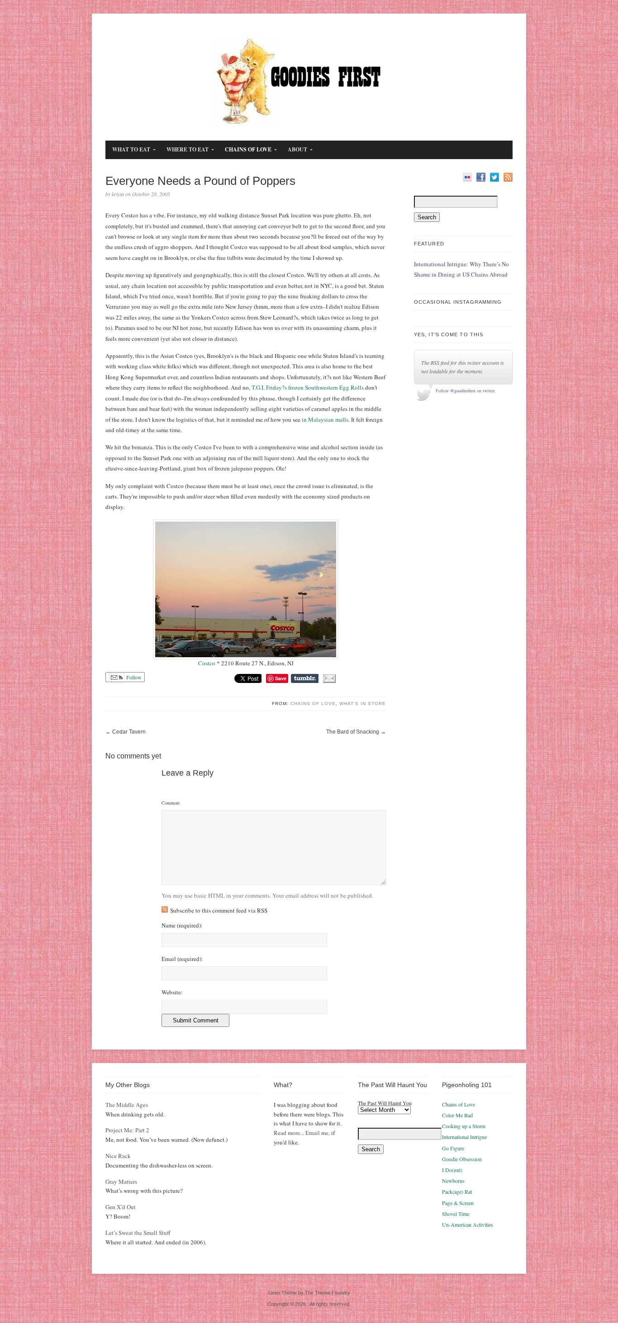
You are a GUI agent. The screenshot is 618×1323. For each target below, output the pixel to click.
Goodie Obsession (462, 1159)
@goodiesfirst (462, 390)
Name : (182, 925)
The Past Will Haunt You (385, 1102)
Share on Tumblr (305, 678)
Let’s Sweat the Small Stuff (138, 1233)
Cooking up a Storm (463, 1126)
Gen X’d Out (120, 1207)
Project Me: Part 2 (127, 1130)
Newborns (453, 1180)
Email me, (317, 1133)
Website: (172, 992)
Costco (207, 663)
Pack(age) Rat (457, 1191)
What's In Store (362, 703)
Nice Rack (118, 1156)
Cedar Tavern (129, 732)
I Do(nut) (452, 1169)
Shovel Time (455, 1213)
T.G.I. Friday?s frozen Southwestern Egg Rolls (308, 387)
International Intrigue (464, 1136)
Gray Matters (121, 1181)
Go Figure (453, 1148)
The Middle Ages (126, 1105)
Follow (133, 677)
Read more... (289, 1133)
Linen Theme (282, 1292)
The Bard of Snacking (352, 732)
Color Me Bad (457, 1115)
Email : (182, 959)
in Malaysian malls (325, 419)
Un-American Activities (467, 1224)
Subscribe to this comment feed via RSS (218, 910)
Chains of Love (313, 703)
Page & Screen (458, 1202)
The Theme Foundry (327, 1292)
